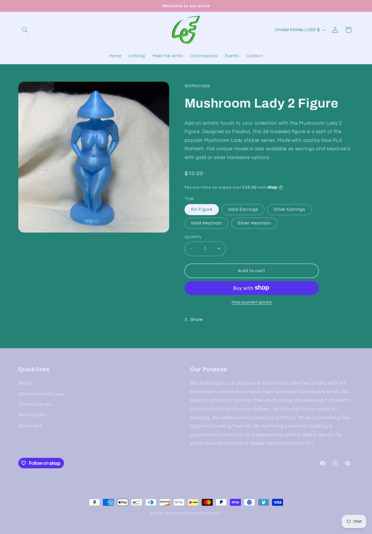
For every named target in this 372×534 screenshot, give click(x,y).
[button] (25, 30)
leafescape (175, 513)
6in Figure (202, 209)
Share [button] (196, 319)
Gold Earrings (243, 209)
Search (25, 383)
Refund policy (32, 415)
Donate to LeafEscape (41, 394)
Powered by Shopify (203, 513)
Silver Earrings (289, 209)
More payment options (252, 302)
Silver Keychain (254, 223)
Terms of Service (35, 404)
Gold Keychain (206, 223)
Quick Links (30, 426)
